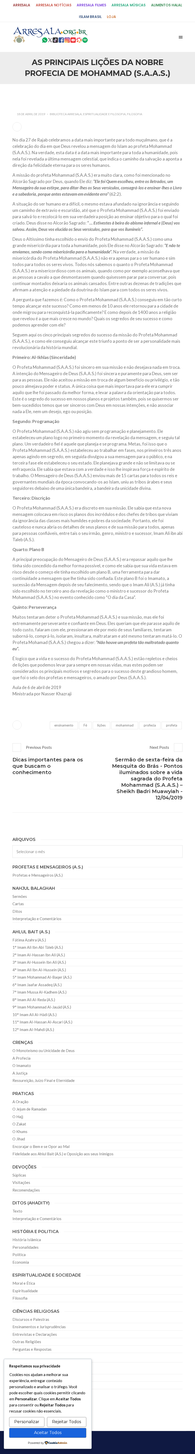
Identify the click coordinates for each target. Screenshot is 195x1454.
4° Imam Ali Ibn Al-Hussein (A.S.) (39, 969)
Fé (85, 725)
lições (101, 725)
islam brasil (90, 17)
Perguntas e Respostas (32, 1349)
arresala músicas (128, 5)
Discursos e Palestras (30, 1319)
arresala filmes (91, 5)
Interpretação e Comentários (36, 918)
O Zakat (19, 1124)
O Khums (19, 1131)
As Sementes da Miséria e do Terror (51, 95)
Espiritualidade (25, 1290)
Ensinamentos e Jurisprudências (39, 1326)
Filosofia (134, 114)
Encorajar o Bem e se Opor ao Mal (41, 1146)
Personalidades (25, 1247)
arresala (21, 5)
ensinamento (63, 725)
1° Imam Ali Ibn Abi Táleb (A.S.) (37, 947)
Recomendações (26, 1190)
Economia (20, 1262)
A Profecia (21, 1058)
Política (19, 1254)
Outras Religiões (26, 1341)
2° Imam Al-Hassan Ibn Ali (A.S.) (38, 955)
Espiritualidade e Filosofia (104, 114)
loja (111, 17)
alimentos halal (166, 5)
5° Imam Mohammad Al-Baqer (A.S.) (42, 977)
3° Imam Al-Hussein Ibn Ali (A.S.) (39, 962)
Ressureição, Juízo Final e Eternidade (43, 1080)
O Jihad (18, 1139)
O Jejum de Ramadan (29, 1109)
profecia (150, 725)
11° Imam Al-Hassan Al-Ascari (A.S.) (42, 1022)
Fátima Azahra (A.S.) (29, 940)
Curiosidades (23, 1370)
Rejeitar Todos (66, 1421)
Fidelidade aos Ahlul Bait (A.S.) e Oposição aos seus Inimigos (62, 1154)
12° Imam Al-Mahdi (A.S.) (33, 1029)
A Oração (20, 1101)
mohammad (125, 725)
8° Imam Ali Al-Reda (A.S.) (33, 999)
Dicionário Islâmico (28, 1378)
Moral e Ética (23, 1283)
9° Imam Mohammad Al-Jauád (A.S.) (41, 1007)
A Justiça (19, 1073)
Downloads (22, 1385)
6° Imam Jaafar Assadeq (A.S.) (37, 984)
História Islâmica (26, 1239)
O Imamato (21, 1065)
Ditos (17, 911)
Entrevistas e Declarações (34, 1334)
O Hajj (17, 1116)
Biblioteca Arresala (66, 114)
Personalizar (26, 1421)
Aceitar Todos (47, 1432)
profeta (171, 725)
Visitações (21, 1182)
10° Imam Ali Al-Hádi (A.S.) (34, 1014)
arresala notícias (53, 5)
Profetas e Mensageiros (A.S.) (37, 875)
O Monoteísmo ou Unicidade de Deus (43, 1050)
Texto (17, 1211)
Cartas (18, 903)
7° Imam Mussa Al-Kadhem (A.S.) (39, 992)
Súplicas (19, 1175)
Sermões (19, 896)
